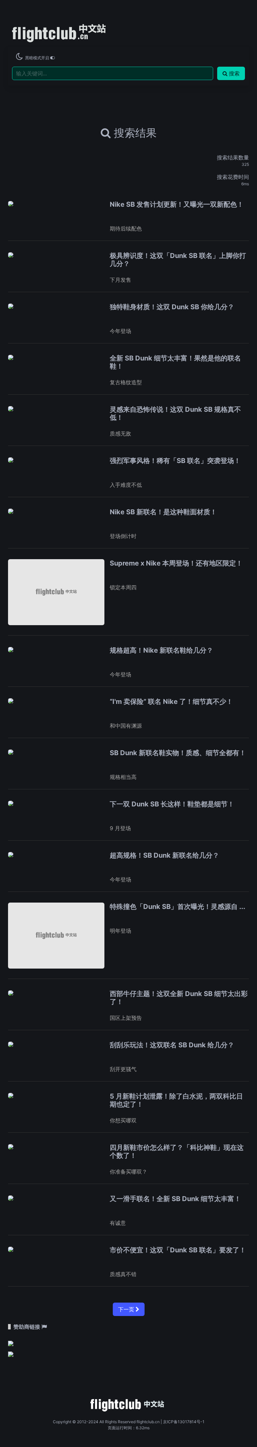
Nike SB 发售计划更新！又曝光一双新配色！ (177, 204)
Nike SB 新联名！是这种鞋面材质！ (163, 512)
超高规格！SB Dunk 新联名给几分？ (164, 855)
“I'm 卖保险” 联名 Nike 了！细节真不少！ (171, 702)
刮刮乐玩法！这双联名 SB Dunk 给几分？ (172, 1045)
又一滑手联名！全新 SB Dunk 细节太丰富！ (175, 1199)
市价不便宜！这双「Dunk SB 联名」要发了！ (178, 1250)
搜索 (234, 73)
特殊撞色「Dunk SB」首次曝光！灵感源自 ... (177, 907)
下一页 (127, 1309)
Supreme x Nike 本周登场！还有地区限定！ (176, 563)
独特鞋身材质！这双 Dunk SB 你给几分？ (172, 307)
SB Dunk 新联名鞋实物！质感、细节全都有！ (178, 753)
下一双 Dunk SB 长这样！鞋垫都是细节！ (172, 804)
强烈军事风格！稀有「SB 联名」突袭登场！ (175, 461)
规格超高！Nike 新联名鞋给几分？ (161, 650)
